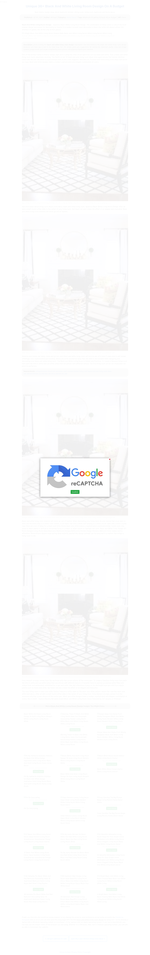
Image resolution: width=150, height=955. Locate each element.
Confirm (75, 492)
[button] (75, 477)
